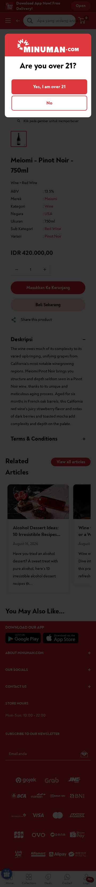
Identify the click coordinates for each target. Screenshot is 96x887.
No (49, 103)
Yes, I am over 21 (49, 87)
